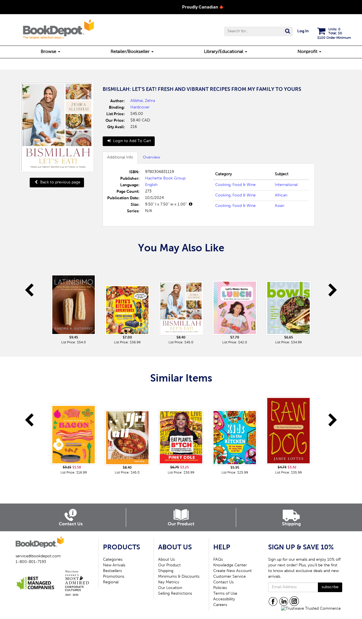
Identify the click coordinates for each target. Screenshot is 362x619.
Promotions (113, 577)
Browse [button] (49, 52)
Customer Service (229, 577)
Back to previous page (59, 183)
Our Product (169, 565)
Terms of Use (225, 594)
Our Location (170, 588)
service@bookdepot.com (38, 556)
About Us (166, 560)
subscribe (330, 587)
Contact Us (223, 582)
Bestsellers (112, 571)
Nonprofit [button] (308, 52)
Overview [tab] (151, 158)
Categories (112, 560)
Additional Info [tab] (120, 158)
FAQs (218, 560)
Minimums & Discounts (178, 577)
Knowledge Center (230, 565)
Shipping (165, 571)
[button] (258, 31)
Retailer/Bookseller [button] (131, 52)
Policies (220, 588)
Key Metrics (168, 582)
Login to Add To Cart (131, 141)
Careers (220, 605)
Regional (110, 582)
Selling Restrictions (175, 594)
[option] (73, 302)
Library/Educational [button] (224, 52)
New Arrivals (114, 565)
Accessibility (224, 599)
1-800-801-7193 (31, 562)
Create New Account (232, 571)
